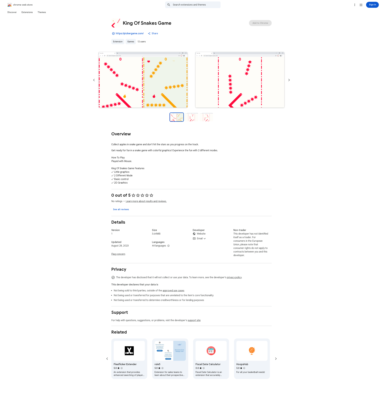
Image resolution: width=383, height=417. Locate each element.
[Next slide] (289, 80)
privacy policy (234, 277)
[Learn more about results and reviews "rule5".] (162, 368)
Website (201, 233)
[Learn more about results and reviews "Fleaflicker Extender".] (121, 368)
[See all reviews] (121, 209)
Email (200, 238)
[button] (361, 5)
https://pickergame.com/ (130, 33)
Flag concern (118, 254)
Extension (118, 41)
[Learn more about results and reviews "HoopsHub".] (244, 368)
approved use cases (173, 290)
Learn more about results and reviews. (146, 201)
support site (194, 320)
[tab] (12, 12)
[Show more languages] (168, 246)
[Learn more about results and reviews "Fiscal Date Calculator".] (203, 368)
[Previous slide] (94, 80)
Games (130, 41)
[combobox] (197, 5)
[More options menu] (355, 5)
